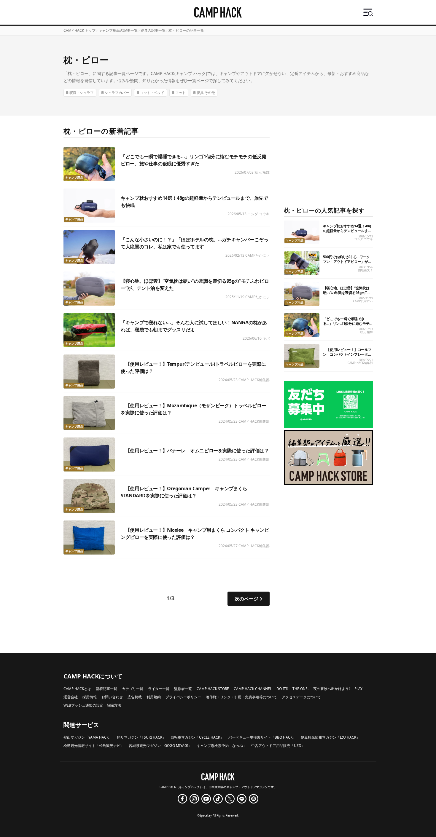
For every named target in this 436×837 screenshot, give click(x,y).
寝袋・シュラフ (81, 92)
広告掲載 (135, 696)
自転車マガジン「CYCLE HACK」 (197, 737)
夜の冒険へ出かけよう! (331, 688)
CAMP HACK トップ (79, 30)
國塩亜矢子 (365, 270)
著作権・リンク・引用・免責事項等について (241, 696)
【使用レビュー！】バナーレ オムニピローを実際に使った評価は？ (195, 450)
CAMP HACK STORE (213, 688)
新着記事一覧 (106, 688)
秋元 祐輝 (262, 172)
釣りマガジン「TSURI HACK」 (141, 737)
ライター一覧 (158, 688)
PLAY (358, 688)
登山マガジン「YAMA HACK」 (87, 737)
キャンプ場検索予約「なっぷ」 (221, 745)
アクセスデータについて (301, 696)
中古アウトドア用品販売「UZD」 (278, 745)
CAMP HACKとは (77, 688)
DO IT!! (282, 688)
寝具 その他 (206, 92)
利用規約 (154, 696)
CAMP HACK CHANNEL (253, 688)
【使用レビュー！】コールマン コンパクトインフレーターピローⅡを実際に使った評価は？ (347, 356)
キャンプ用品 (74, 178)
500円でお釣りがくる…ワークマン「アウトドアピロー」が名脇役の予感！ (347, 261)
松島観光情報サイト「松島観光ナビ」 (93, 745)
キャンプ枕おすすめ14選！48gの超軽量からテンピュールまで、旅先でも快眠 (347, 230)
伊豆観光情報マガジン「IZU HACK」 (330, 737)
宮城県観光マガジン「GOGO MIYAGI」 (160, 745)
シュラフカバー (117, 92)
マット (180, 92)
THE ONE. (300, 688)
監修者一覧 (183, 688)
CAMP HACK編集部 (254, 379)
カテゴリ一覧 (132, 688)
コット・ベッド (152, 92)
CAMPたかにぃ (257, 255)
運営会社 (70, 696)
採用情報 (89, 696)
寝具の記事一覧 (153, 30)
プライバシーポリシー (183, 696)
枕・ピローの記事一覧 (186, 30)
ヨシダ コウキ (258, 213)
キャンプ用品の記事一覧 (118, 30)
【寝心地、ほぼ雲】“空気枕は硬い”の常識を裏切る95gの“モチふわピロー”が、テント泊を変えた (346, 295)
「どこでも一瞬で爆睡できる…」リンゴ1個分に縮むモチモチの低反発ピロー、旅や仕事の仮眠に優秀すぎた (347, 326)
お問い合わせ (112, 696)
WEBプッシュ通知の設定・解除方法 (92, 705)
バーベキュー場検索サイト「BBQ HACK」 (262, 737)
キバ (266, 338)
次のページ (246, 598)
